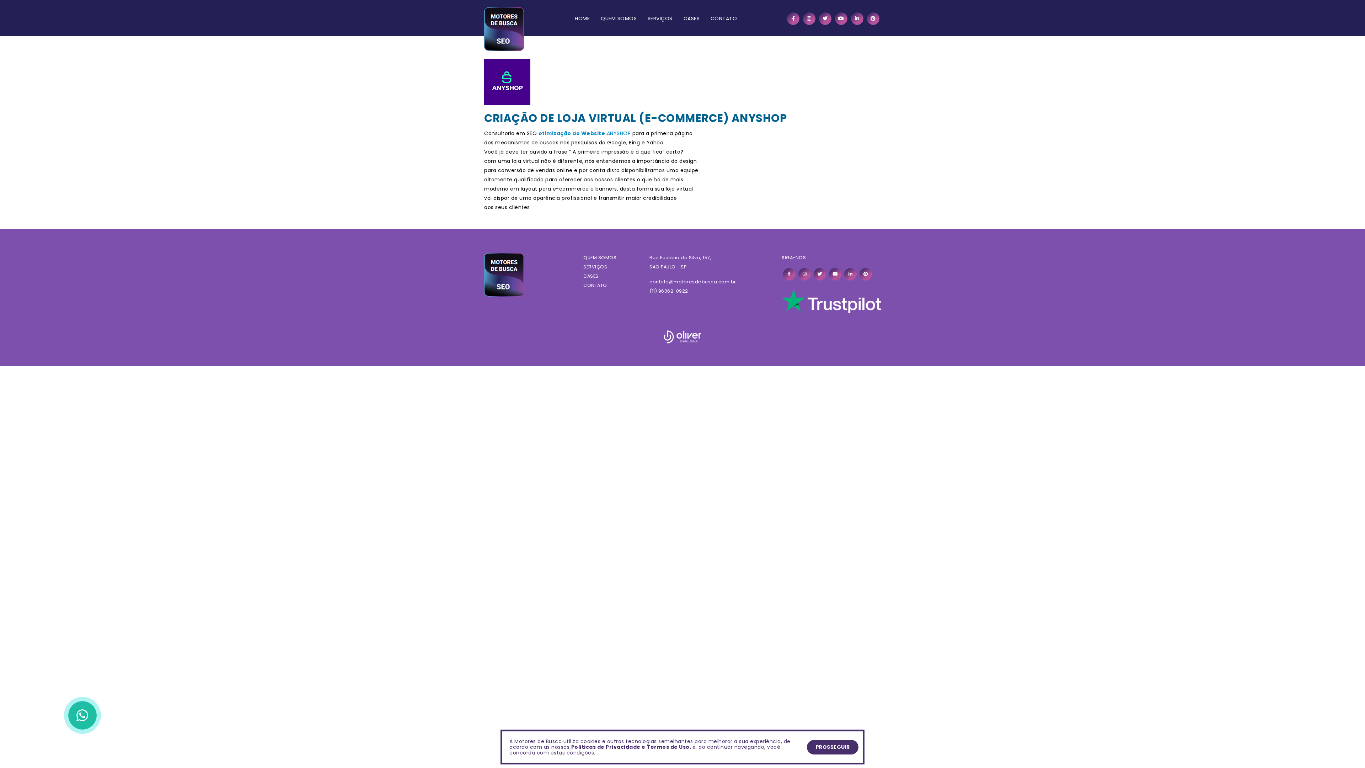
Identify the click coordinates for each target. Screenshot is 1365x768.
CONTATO (724, 18)
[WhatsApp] (82, 715)
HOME (582, 18)
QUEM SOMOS (619, 18)
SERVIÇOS (660, 18)
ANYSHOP (619, 133)
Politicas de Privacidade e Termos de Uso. (631, 747)
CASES (692, 18)
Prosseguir (833, 747)
